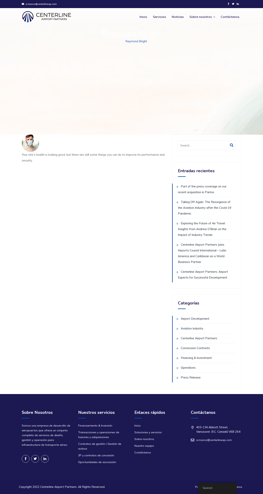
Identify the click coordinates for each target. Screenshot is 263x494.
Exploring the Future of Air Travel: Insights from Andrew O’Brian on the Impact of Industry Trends (202, 229)
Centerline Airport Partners (199, 338)
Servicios (159, 17)
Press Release (191, 377)
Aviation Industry (192, 328)
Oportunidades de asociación (97, 462)
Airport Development (195, 318)
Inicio (143, 17)
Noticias (178, 17)
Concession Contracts (195, 348)
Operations (188, 367)
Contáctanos (230, 17)
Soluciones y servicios (148, 432)
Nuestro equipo (144, 445)
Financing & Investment (196, 358)
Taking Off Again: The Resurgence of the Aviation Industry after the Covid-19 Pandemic (204, 207)
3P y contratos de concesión (96, 455)
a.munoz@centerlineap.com (41, 3)
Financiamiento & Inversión (95, 425)
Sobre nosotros (200, 17)
